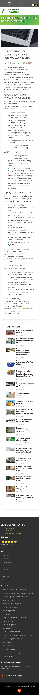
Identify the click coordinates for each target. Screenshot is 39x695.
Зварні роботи (8, 600)
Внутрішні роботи (9, 614)
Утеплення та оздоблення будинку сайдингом (24, 430)
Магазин (6, 576)
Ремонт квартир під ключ (12, 631)
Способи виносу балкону (22, 394)
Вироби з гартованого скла (12, 639)
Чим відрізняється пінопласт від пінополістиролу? (23, 440)
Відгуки (5, 569)
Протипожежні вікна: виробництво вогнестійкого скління (24, 411)
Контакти (6, 580)
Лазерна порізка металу (11, 653)
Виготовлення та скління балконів (15, 589)
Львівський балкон (20, 308)
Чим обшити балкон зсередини (24, 488)
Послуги (6, 559)
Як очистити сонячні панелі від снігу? (24, 421)
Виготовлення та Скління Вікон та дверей (18, 593)
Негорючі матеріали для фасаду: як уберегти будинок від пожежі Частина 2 (24, 374)
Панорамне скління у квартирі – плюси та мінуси (24, 468)
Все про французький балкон (24, 331)
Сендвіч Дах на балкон (11, 607)
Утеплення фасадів (9, 624)
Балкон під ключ (8, 621)
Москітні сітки (8, 642)
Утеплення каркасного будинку (24, 402)
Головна (6, 555)
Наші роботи (7, 566)
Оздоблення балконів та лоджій (14, 617)
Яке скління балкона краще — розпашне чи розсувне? (24, 497)
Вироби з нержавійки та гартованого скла (18, 635)
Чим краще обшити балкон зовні (23, 459)
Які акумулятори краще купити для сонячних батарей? (25, 363)
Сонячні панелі (8, 656)
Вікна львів (7, 562)
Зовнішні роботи (9, 610)
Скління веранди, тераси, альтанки (15, 596)
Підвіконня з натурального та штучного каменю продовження (23, 351)
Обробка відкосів (9, 649)
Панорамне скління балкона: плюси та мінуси (23, 478)
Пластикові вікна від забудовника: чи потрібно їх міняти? (24, 450)
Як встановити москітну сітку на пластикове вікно (25, 385)
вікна (18, 74)
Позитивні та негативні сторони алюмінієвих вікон (25, 340)
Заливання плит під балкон (12, 603)
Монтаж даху (7, 628)
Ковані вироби (8, 646)
